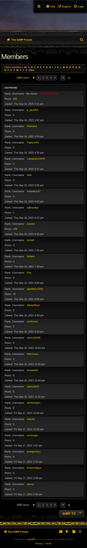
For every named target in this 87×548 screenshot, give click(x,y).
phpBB (31, 539)
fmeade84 (32, 370)
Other (32, 70)
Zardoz (31, 223)
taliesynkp (32, 207)
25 (14, 294)
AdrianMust (33, 305)
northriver (32, 321)
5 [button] (55, 77)
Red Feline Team (49, 93)
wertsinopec (34, 402)
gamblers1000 (35, 288)
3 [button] (47, 77)
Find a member (12, 67)
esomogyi (32, 435)
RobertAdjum (34, 467)
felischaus (32, 354)
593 (15, 98)
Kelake (31, 256)
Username (10, 87)
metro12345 (33, 337)
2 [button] (43, 77)
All (25, 67)
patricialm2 (33, 386)
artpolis (31, 419)
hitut (29, 175)
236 (15, 229)
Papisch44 (33, 142)
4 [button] (51, 77)
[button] (32, 77)
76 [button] (62, 77)
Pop (29, 272)
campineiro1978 (36, 158)
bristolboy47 (34, 191)
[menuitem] (79, 6)
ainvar (30, 484)
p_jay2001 (33, 110)
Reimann (32, 126)
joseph (30, 240)
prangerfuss (34, 451)
